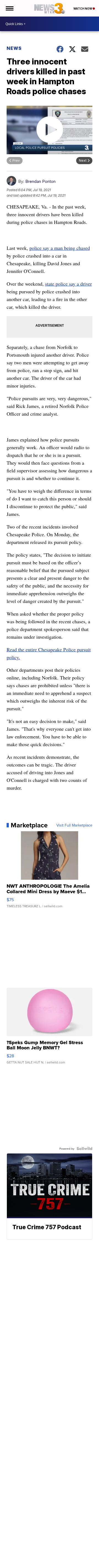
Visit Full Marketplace (74, 825)
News (14, 48)
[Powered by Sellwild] (84, 1148)
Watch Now (83, 8)
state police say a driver (68, 283)
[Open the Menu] (9, 8)
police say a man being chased (59, 248)
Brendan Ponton (40, 181)
